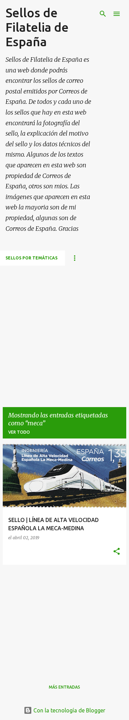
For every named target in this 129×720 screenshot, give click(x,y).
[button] (116, 551)
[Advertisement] (64, 330)
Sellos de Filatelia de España (37, 27)
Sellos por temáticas (31, 258)
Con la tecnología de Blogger (68, 710)
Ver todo (19, 432)
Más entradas (64, 687)
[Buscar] (103, 14)
